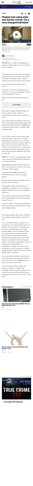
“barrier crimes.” (22, 157)
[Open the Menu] (2, 2)
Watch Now (28, 2)
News (4, 13)
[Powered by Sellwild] (29, 376)
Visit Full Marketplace (26, 286)
